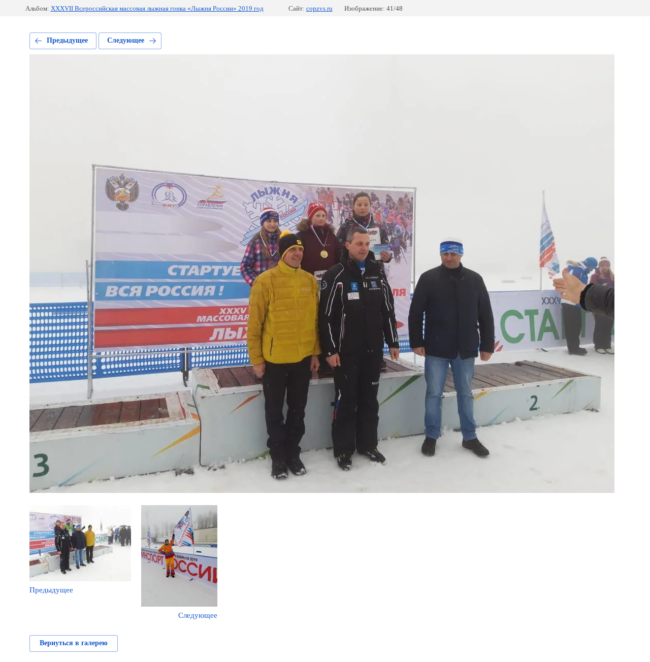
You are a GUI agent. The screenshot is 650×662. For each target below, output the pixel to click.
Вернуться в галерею (74, 643)
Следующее (125, 40)
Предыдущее (67, 40)
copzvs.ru (319, 8)
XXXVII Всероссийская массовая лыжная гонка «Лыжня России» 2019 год (157, 8)
